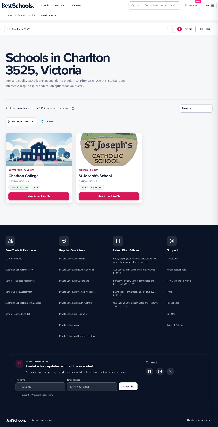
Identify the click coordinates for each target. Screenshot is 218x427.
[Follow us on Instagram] (160, 371)
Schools (44, 5)
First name (20, 379)
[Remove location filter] (32, 121)
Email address (73, 379)
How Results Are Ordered (57, 108)
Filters (185, 29)
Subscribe (128, 386)
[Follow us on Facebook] (149, 371)
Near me (59, 5)
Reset (50, 121)
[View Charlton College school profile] (39, 168)
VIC (34, 15)
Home (9, 15)
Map (208, 29)
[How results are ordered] (73, 108)
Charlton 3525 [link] (48, 15)
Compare (76, 5)
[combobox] (154, 5)
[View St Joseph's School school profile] (109, 168)
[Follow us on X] (170, 371)
